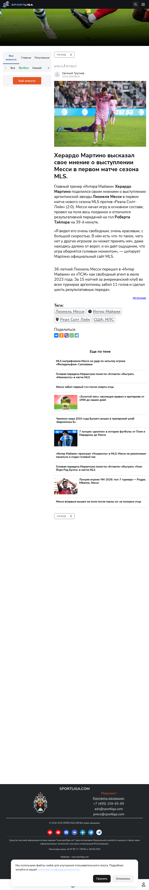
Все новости (11, 57)
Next (48, 68)
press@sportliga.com (108, 814)
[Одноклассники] (61, 335)
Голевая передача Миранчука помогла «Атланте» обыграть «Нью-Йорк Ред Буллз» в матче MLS (99, 468)
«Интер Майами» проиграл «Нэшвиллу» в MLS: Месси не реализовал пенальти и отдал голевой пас (101, 455)
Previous (5, 68)
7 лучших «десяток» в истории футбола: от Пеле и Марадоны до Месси (112, 433)
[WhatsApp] (71, 335)
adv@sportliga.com (108, 809)
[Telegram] (76, 335)
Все (13, 68)
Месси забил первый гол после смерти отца (85, 387)
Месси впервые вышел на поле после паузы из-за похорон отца (98, 501)
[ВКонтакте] (56, 335)
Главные (26, 57)
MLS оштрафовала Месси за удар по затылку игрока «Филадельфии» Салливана (90, 362)
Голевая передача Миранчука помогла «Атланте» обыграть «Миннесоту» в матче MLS (95, 375)
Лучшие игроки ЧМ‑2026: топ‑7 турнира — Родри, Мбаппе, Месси (112, 481)
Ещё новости (27, 80)
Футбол (71, 66)
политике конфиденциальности (58, 869)
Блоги (58, 66)
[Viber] (66, 335)
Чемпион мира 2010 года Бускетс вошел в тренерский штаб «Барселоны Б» (95, 420)
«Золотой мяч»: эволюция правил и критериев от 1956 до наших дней (111, 398)
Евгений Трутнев (73, 73)
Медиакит (108, 793)
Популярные (42, 57)
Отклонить (123, 879)
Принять (101, 879)
